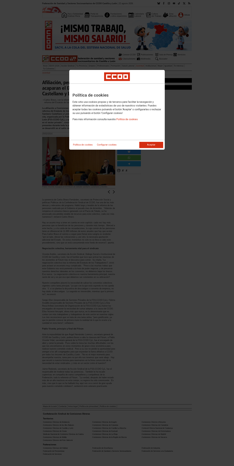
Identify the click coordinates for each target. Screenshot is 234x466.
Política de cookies (127, 119)
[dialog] (117, 110)
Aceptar (151, 144)
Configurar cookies (107, 144)
